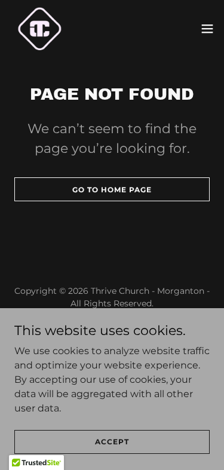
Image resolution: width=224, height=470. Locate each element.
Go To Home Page (112, 189)
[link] (39, 29)
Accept (112, 441)
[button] (207, 29)
